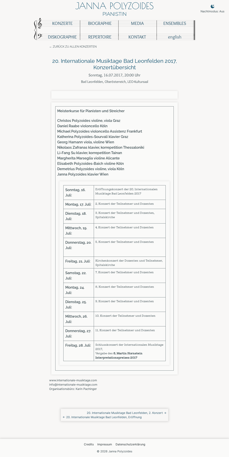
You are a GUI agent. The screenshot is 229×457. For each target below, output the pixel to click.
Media (137, 23)
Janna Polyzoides (114, 6)
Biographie (100, 23)
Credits (89, 444)
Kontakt (137, 37)
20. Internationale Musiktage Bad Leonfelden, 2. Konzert (126, 413)
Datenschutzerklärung (130, 444)
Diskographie (62, 37)
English (174, 37)
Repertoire (99, 37)
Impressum (104, 444)
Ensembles (174, 23)
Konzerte (62, 23)
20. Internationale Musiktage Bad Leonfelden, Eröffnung (102, 417)
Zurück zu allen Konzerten (75, 46)
